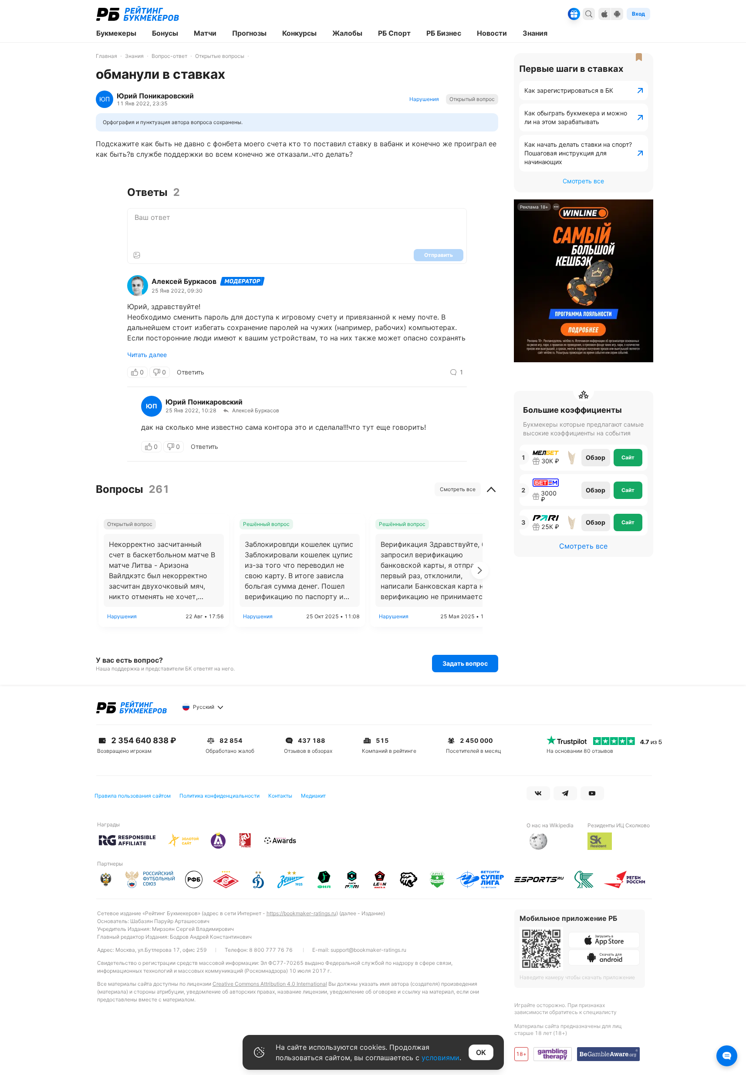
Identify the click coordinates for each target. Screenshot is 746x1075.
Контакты (280, 795)
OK (481, 1052)
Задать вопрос (465, 663)
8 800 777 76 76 (271, 950)
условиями (440, 1057)
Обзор (595, 457)
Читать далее (147, 355)
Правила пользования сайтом (133, 795)
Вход (638, 13)
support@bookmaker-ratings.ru (368, 950)
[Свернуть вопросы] (491, 489)
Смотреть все (458, 489)
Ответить (190, 372)
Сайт (628, 457)
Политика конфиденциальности (219, 795)
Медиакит (313, 795)
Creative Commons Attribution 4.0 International (270, 984)
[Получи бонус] (574, 14)
